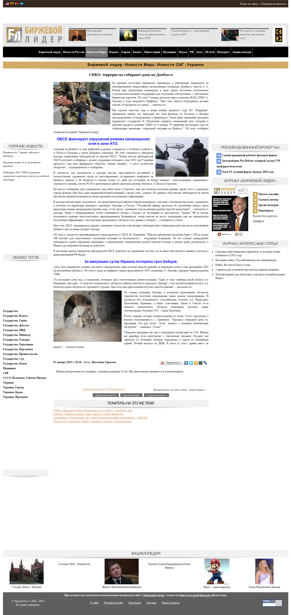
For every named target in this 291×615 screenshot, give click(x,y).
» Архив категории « (131, 395)
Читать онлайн (268, 194)
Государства (10, 311)
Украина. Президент (15, 397)
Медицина (169, 52)
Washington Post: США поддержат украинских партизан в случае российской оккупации (26, 176)
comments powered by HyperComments (103, 389)
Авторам (151, 602)
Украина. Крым (13, 392)
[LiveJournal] (205, 363)
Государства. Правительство (20, 354)
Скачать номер (268, 199)
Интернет (223, 52)
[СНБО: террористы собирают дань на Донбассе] (81, 123)
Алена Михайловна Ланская (264, 587)
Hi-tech (210, 52)
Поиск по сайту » (250, 3)
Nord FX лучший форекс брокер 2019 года (247, 171)
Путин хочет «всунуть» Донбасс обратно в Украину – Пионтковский (92, 421)
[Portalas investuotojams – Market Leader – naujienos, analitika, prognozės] (12, 4)
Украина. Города (13, 387)
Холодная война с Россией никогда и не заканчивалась (246, 260)
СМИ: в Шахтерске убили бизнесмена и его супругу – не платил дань (92, 410)
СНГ (6, 373)
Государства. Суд (13, 358)
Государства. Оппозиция (18, 344)
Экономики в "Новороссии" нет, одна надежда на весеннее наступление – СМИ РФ (100, 417)
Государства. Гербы (15, 320)
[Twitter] (191, 363)
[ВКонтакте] (186, 363)
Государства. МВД (14, 330)
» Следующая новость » (156, 395)
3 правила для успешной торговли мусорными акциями (247, 269)
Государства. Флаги (15, 363)
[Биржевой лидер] (34, 43)
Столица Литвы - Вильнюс (27, 587)
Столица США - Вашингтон (74, 564)
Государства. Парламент (18, 349)
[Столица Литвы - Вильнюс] (27, 583)
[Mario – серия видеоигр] (216, 583)
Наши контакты (170, 602)
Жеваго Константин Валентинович (121, 587)
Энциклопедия (241, 52)
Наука (183, 52)
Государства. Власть (15, 315)
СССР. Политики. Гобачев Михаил (24, 377)
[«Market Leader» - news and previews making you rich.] (7, 4)
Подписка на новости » (274, 3)
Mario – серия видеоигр (216, 587)
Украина (8, 382)
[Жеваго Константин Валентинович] (122, 583)
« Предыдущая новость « (106, 395)
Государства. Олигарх (16, 339)
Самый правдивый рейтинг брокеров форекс (249, 155)
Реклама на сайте (113, 602)
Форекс (114, 52)
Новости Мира (96, 52)
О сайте (94, 602)
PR (192, 52)
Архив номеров (268, 205)
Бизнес (137, 52)
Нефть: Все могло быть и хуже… (234, 264)
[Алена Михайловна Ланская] (264, 583)
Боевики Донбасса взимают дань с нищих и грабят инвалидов (88, 414)
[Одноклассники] (195, 363)
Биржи (125, 52)
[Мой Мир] (200, 363)
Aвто (199, 52)
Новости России (73, 52)
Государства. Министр (16, 334)
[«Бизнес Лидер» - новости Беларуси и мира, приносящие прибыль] (17, 4)
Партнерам (265, 210)
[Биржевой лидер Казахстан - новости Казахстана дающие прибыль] (22, 4)
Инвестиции (152, 52)
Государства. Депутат (16, 325)
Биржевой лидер (49, 52)
